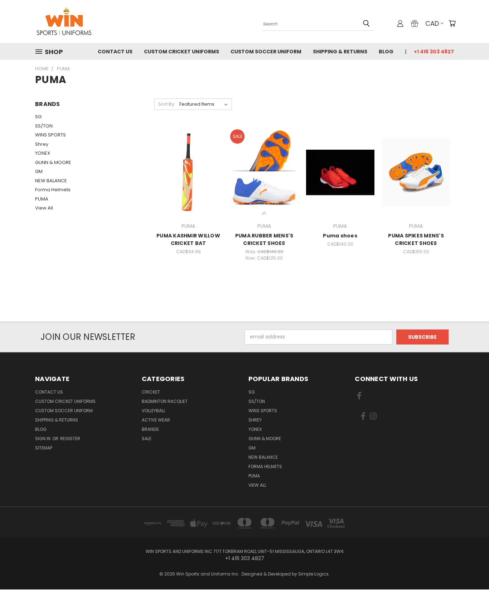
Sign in (43, 438)
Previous (470, 574)
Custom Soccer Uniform (266, 51)
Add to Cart (188, 185)
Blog (386, 51)
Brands (150, 429)
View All (44, 207)
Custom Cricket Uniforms (181, 51)
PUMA (41, 199)
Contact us (115, 51)
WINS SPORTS (50, 134)
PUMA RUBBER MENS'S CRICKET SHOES (264, 239)
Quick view (188, 158)
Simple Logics (313, 574)
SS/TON (44, 125)
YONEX (42, 153)
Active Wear (156, 420)
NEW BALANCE (51, 180)
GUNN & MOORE (53, 162)
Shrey (41, 144)
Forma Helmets (53, 189)
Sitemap (43, 448)
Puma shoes (340, 235)
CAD (432, 23)
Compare (186, 172)
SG (38, 116)
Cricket (151, 392)
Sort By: (166, 104)
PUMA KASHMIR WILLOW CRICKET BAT (188, 239)
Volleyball (153, 411)
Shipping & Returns (340, 51)
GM (39, 171)
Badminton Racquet (165, 401)
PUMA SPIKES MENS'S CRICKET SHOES (416, 239)
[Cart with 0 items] (452, 23)
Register (70, 438)
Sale (146, 438)
